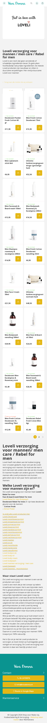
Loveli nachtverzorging (12, 537)
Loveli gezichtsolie (10, 545)
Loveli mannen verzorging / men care (18, 563)
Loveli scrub (7, 542)
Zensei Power (9, 509)
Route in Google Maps (24, 691)
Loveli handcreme (10, 548)
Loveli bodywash (9, 561)
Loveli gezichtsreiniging (12, 532)
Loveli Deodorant (10, 516)
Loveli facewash (9, 566)
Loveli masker (8, 540)
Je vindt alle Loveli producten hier (16, 514)
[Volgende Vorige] (42, 436)
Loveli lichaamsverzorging (13, 522)
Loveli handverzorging (12, 529)
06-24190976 (24, 678)
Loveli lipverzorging (11, 527)
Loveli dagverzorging (11, 535)
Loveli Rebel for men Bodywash (15, 499)
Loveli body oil (8, 555)
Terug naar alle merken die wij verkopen (18, 82)
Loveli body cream (10, 558)
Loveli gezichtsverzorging (13, 519)
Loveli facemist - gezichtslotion (15, 568)
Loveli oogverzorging (11, 524)
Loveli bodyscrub (10, 553)
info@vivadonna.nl (25, 684)
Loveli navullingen (10, 550)
